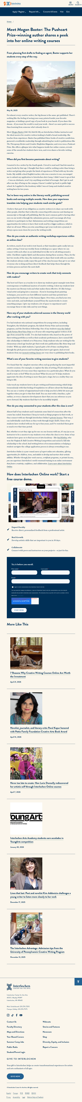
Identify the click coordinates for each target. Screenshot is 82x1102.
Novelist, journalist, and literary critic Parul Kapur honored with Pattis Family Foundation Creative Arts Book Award (39, 730)
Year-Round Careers (15, 1036)
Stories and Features (51, 1026)
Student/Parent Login (16, 1052)
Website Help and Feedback (35, 1097)
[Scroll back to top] (78, 981)
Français (15, 1093)
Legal (23, 1097)
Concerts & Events (50, 11)
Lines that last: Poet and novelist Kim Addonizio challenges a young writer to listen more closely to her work (40, 895)
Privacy (8, 1097)
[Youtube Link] (21, 1015)
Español (8, 1093)
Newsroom (47, 1031)
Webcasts (47, 1021)
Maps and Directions (15, 1031)
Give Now (15, 1076)
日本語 (27, 1093)
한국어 (33, 1093)
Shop (45, 1036)
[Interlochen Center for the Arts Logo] (12, 3)
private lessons (56, 417)
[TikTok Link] (12, 1015)
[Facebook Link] (16, 1015)
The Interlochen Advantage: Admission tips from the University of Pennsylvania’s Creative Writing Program (37, 950)
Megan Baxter (18, 132)
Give (68, 11)
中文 (21, 1093)
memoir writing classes (31, 353)
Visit (61, 11)
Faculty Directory (14, 1026)
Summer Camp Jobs (15, 1042)
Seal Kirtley (62, 437)
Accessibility (16, 1097)
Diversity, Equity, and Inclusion (56, 1042)
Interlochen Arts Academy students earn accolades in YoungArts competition (36, 840)
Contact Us (11, 1021)
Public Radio (12, 1047)
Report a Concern (50, 1047)
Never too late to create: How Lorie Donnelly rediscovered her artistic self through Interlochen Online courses (39, 785)
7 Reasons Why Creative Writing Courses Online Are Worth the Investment (40, 674)
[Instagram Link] (8, 1015)
